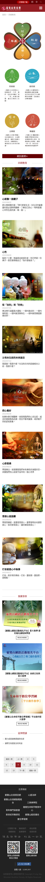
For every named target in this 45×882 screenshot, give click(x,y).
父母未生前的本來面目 (13, 358)
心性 (4, 252)
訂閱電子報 (23, 2)
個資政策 (33, 832)
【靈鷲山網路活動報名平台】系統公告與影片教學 (22, 676)
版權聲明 (22, 832)
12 (7, 770)
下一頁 (22, 770)
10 (30, 765)
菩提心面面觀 (9, 516)
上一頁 (20, 759)
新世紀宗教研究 (13, 815)
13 (13, 770)
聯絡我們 (22, 828)
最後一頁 (32, 770)
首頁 (4, 15)
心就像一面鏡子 (10, 199)
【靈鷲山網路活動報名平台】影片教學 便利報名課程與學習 (22, 634)
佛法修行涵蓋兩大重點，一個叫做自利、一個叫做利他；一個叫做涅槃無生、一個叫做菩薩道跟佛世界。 (22, 313)
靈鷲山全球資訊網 (13, 795)
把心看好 (6, 410)
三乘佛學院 (32, 803)
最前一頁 (9, 759)
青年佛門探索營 (13, 810)
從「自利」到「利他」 (13, 305)
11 (37, 765)
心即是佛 (6, 463)
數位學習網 (23, 819)
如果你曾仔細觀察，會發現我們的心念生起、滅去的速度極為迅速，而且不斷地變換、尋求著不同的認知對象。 (22, 419)
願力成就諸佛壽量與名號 (14, 739)
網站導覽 (33, 828)
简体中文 (38, 3)
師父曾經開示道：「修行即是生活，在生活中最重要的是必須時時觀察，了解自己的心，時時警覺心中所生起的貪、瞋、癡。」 (22, 207)
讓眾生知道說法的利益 (13, 743)
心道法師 (32, 795)
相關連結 (12, 832)
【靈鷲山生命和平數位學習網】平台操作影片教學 (23, 720)
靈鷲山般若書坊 (32, 815)
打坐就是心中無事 (11, 569)
